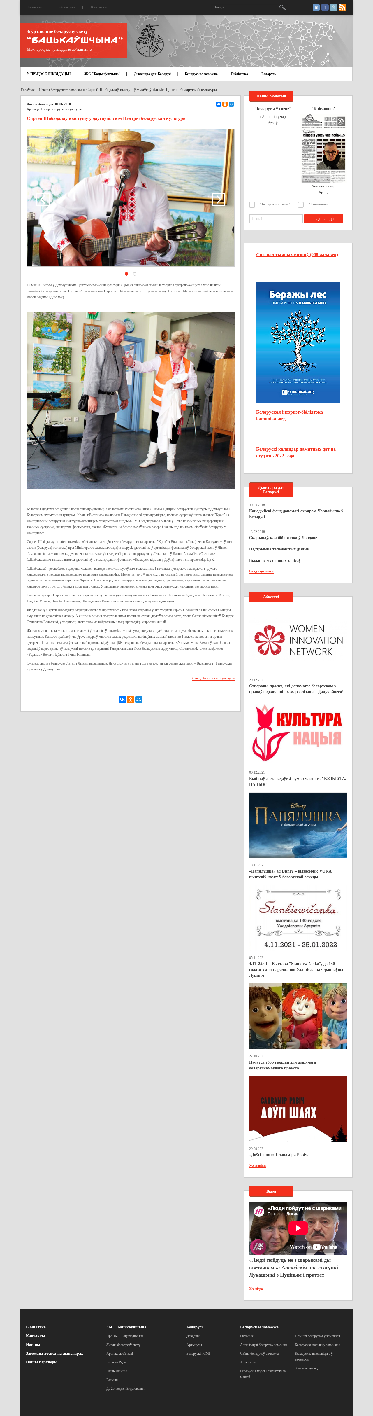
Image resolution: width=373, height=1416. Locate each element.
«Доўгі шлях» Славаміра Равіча (279, 1155)
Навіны (33, 1344)
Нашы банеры (116, 1371)
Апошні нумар (274, 116)
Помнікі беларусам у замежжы (317, 1336)
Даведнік (193, 1336)
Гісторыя (247, 1336)
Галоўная (35, 7)
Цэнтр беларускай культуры (61, 109)
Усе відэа (256, 1289)
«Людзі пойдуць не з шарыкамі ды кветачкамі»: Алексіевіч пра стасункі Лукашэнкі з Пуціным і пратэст (293, 1267)
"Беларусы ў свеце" (275, 204)
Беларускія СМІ (198, 1354)
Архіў (273, 122)
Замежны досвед (307, 1368)
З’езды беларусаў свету (123, 1345)
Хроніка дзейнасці (119, 1354)
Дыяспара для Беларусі (152, 74)
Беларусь (268, 74)
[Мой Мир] (231, 104)
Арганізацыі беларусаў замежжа (263, 1345)
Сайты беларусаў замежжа (259, 1354)
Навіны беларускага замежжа (60, 90)
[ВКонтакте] (218, 104)
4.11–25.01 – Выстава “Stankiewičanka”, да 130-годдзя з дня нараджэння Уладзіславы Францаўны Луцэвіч (296, 970)
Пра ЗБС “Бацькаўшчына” (125, 1336)
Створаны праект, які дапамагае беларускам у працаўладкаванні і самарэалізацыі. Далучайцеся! (296, 689)
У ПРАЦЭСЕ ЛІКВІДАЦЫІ (49, 74)
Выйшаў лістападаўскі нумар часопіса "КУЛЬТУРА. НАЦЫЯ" (297, 782)
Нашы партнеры (41, 1362)
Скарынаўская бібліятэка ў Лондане (283, 538)
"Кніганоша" (319, 204)
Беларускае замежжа (201, 74)
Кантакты (99, 7)
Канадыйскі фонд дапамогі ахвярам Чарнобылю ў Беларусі (296, 514)
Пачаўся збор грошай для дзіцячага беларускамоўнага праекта (282, 1065)
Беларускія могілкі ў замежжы (317, 1345)
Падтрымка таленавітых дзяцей (279, 549)
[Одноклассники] (225, 104)
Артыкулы (194, 1345)
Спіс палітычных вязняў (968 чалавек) (297, 254)
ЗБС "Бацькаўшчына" (102, 74)
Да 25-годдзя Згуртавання (125, 1389)
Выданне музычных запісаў (275, 560)
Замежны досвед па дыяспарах (54, 1353)
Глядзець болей (261, 571)
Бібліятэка (66, 7)
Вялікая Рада (116, 1362)
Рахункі (112, 1380)
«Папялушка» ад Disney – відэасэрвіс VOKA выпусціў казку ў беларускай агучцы (290, 874)
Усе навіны (257, 1165)
